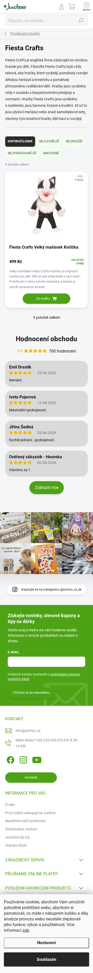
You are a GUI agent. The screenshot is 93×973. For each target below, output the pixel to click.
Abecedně (51, 153)
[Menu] (86, 6)
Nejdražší (74, 141)
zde (25, 930)
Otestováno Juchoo (21, 829)
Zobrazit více (46, 487)
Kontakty (31, 777)
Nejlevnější (49, 141)
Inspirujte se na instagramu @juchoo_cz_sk (51, 589)
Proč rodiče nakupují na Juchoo (30, 813)
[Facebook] (9, 759)
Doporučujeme (20, 141)
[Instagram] (22, 759)
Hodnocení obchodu (46, 339)
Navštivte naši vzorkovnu (25, 821)
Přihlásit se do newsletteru (31, 692)
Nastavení (46, 942)
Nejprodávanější (22, 153)
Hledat (81, 20)
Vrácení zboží (16, 845)
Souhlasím (46, 959)
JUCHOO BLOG (17, 837)
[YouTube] (37, 759)
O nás (9, 805)
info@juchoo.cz (28, 731)
